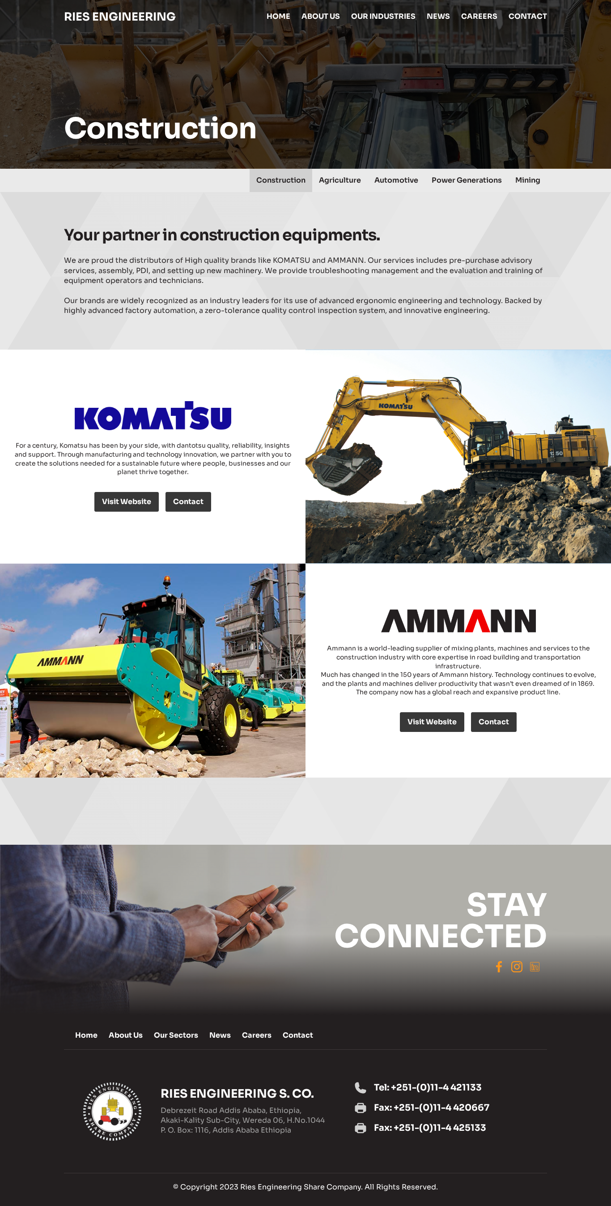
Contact (188, 501)
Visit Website (126, 501)
